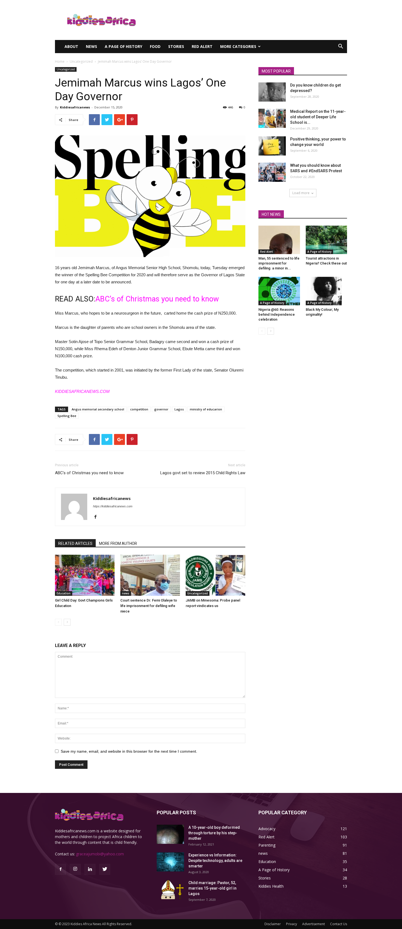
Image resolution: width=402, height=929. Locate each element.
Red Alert (202, 46)
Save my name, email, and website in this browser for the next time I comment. (129, 751)
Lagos (179, 409)
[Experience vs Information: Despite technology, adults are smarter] (170, 862)
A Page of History (123, 46)
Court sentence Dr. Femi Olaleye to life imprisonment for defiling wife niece (148, 605)
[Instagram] (75, 869)
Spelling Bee (66, 416)
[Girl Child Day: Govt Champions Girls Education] (85, 575)
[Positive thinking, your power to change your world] (272, 146)
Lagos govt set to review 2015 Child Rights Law (202, 472)
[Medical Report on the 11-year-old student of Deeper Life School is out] (272, 118)
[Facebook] (97, 517)
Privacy (291, 924)
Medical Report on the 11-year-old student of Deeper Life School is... (318, 117)
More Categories (238, 46)
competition (139, 409)
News (91, 46)
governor (161, 409)
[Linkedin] (90, 869)
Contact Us (338, 924)
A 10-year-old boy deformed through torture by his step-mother (214, 833)
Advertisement (313, 924)
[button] (340, 47)
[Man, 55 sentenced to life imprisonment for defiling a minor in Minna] (279, 240)
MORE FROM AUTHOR (118, 543)
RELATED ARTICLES (75, 543)
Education (64, 593)
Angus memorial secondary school (98, 409)
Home (60, 61)
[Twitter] (104, 869)
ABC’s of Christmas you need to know (157, 299)
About (71, 46)
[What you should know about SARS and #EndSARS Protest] (272, 172)
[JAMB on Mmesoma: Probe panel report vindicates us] (215, 575)
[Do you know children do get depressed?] (272, 92)
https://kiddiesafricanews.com (112, 506)
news (125, 593)
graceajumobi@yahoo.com (100, 853)
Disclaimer (272, 924)
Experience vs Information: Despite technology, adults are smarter (215, 860)
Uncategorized (81, 61)
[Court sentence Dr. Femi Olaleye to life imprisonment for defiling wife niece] (150, 575)
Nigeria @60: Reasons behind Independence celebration (276, 314)
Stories (176, 46)
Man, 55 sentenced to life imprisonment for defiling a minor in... (278, 263)
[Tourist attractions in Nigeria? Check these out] (326, 240)
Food (155, 46)
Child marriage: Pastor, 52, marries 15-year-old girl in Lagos (212, 888)
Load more (301, 193)
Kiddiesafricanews (75, 107)
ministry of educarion (206, 409)
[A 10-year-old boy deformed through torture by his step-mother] (170, 834)
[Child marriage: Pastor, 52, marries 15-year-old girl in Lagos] (170, 889)
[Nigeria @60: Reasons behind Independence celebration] (279, 291)
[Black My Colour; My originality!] (326, 291)
